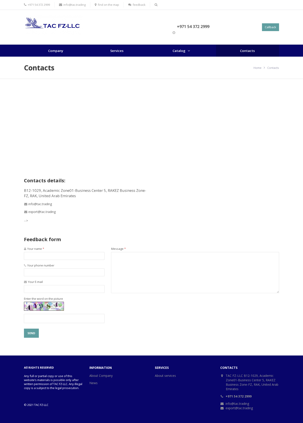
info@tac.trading (40, 204)
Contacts (247, 50)
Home (258, 68)
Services (117, 50)
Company (55, 50)
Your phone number (40, 265)
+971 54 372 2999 (193, 26)
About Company (101, 375)
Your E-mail (35, 282)
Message (118, 249)
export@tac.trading (42, 212)
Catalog (179, 50)
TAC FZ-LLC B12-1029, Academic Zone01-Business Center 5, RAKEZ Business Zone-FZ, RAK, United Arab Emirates (252, 382)
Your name (35, 249)
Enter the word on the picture (43, 299)
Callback (270, 27)
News (93, 383)
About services (165, 375)
